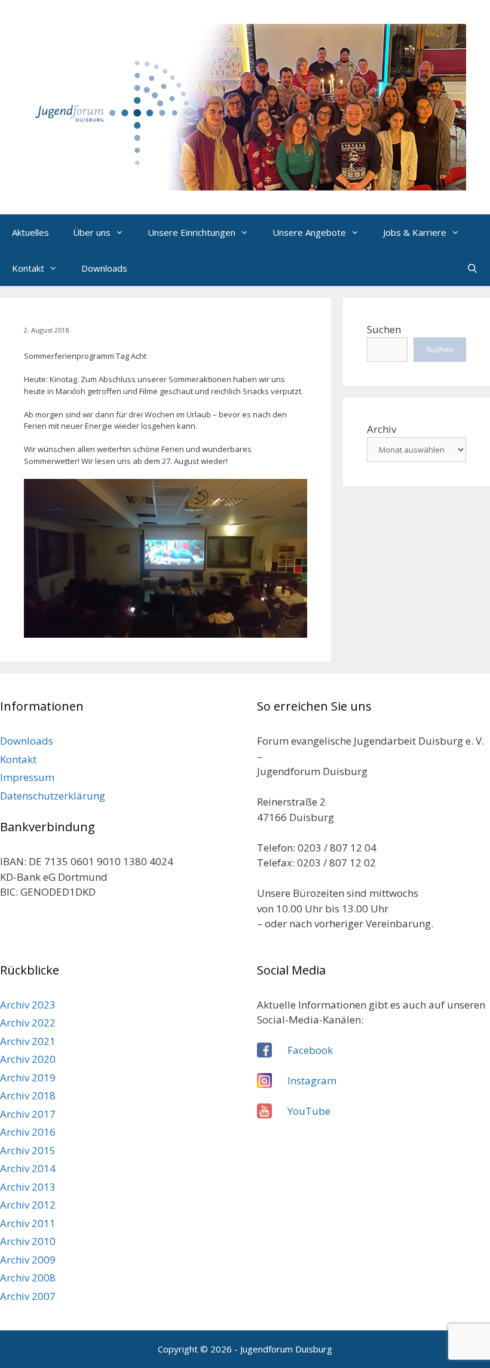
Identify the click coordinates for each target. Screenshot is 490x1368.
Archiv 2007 (28, 1296)
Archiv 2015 (28, 1150)
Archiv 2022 (28, 1022)
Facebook (310, 1050)
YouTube (308, 1111)
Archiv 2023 (28, 1005)
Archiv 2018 (28, 1095)
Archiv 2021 (28, 1041)
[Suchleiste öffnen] (472, 268)
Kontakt (28, 268)
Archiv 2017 (28, 1114)
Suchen (384, 329)
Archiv (381, 429)
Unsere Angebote (309, 232)
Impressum (27, 777)
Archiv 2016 (28, 1132)
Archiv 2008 (28, 1277)
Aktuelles (30, 232)
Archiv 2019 (28, 1077)
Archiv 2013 (28, 1187)
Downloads (104, 268)
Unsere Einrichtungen (191, 232)
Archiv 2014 (28, 1168)
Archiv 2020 (28, 1059)
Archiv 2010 (28, 1241)
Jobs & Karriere (414, 232)
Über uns (92, 232)
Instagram (311, 1080)
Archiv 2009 (28, 1259)
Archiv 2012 (28, 1205)
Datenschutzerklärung (52, 796)
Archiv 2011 (28, 1223)
